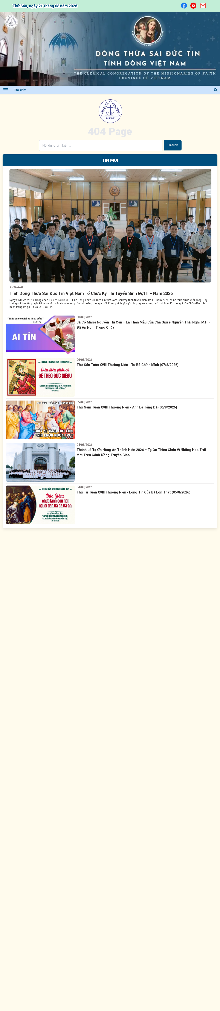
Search (173, 145)
